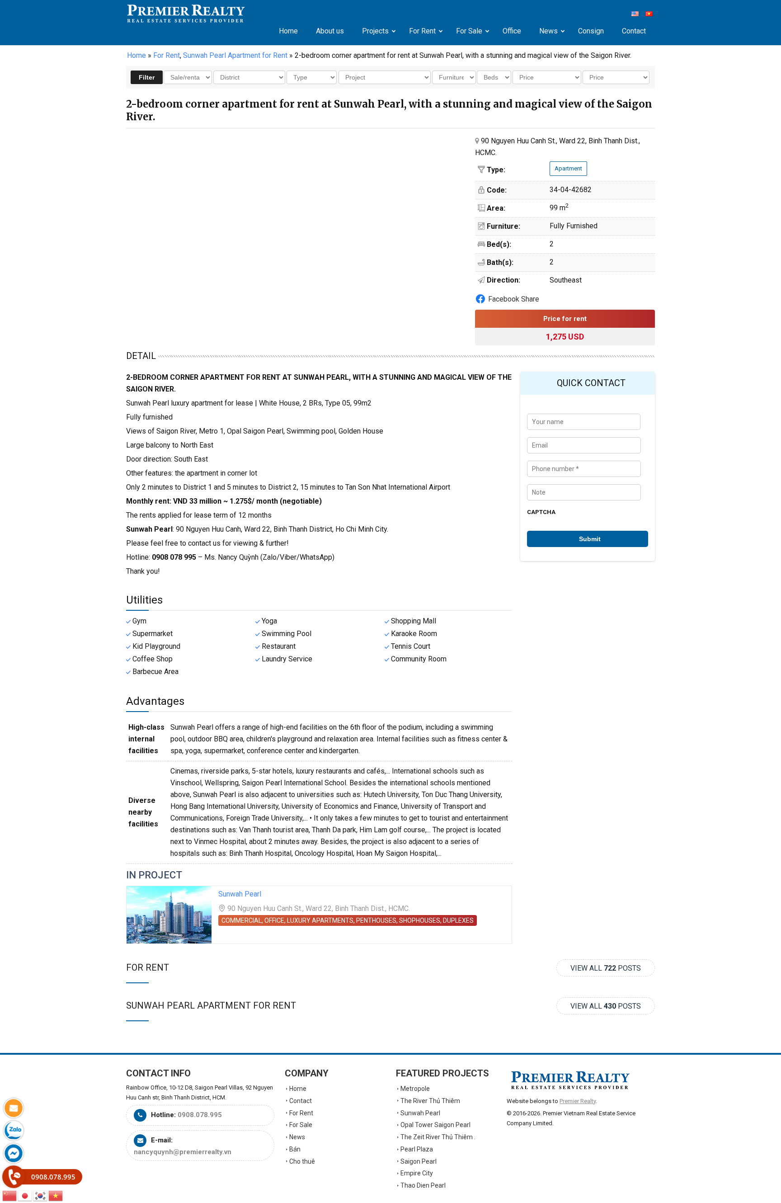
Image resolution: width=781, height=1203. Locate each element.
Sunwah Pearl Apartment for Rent (211, 1005)
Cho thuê (302, 1161)
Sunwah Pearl (239, 894)
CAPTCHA (541, 512)
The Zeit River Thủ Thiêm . (437, 1137)
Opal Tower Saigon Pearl (435, 1124)
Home (136, 55)
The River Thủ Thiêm (430, 1100)
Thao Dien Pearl (423, 1185)
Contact (300, 1100)
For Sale (300, 1124)
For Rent (147, 967)
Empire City (416, 1173)
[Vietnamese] (56, 1195)
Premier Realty (186, 14)
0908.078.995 (200, 1115)
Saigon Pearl (418, 1161)
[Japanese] (25, 1195)
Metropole (415, 1088)
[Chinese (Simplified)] (10, 1195)
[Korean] (40, 1195)
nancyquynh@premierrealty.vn (182, 1152)
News (297, 1137)
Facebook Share (513, 299)
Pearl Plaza (416, 1149)
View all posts (605, 968)
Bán (295, 1149)
